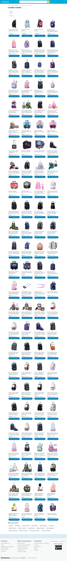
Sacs (20, 5)
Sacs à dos (23, 5)
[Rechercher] (48, 2)
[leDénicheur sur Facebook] (23, 557)
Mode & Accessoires (14, 5)
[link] (14, 28)
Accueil (9, 5)
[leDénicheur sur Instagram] (25, 557)
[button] (58, 541)
